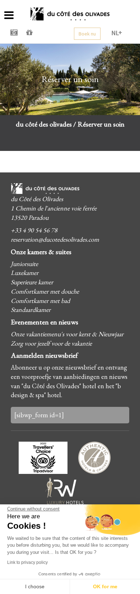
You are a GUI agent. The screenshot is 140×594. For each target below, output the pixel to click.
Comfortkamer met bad (40, 300)
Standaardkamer (31, 309)
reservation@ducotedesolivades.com (55, 239)
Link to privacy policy (27, 562)
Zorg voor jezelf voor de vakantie (51, 343)
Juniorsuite (24, 264)
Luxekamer (24, 273)
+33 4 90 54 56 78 (34, 230)
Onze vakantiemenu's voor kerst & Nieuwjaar (67, 334)
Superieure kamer (32, 282)
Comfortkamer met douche (45, 291)
